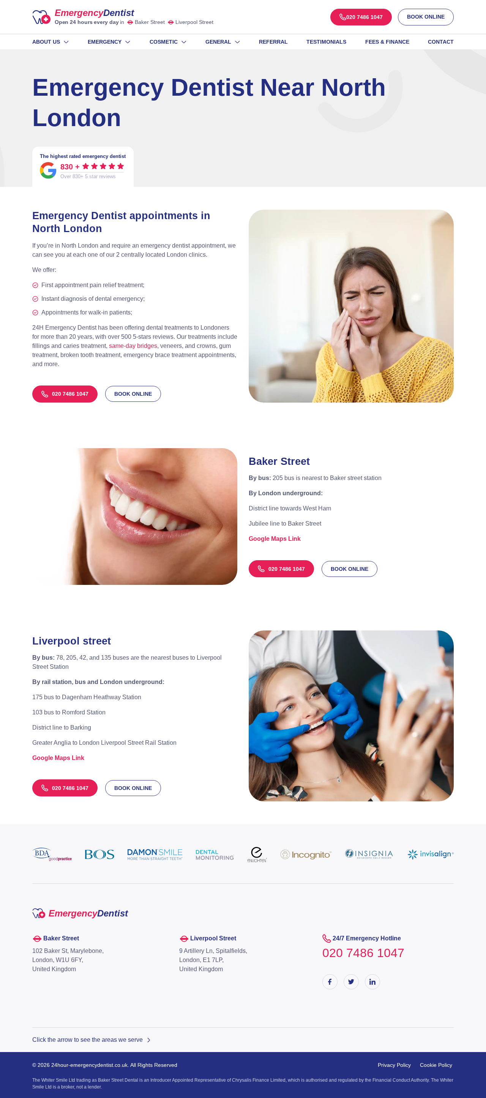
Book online (426, 17)
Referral (273, 42)
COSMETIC (164, 42)
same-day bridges (133, 346)
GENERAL (218, 42)
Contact (441, 42)
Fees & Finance (387, 42)
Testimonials (326, 42)
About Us (46, 42)
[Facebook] (330, 981)
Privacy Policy (394, 1065)
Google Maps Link (58, 758)
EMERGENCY (105, 42)
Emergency (94, 13)
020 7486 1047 (70, 394)
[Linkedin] (372, 981)
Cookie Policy (436, 1065)
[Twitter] (351, 981)
